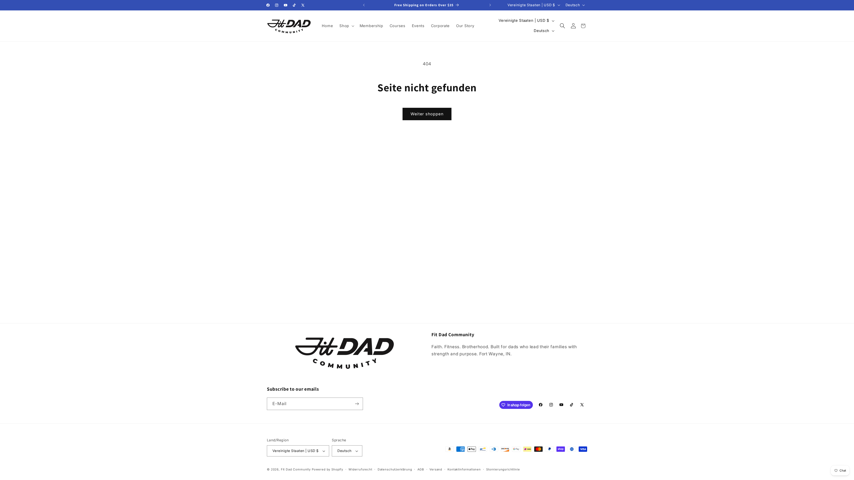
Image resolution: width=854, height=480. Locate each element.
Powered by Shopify (327, 469)
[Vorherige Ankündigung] (364, 5)
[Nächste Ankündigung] (490, 5)
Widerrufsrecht (360, 469)
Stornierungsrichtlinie (503, 469)
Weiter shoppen (427, 114)
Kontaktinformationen (464, 469)
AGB (420, 469)
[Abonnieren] (357, 404)
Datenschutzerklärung (395, 469)
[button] (346, 25)
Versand (435, 469)
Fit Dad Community (296, 469)
